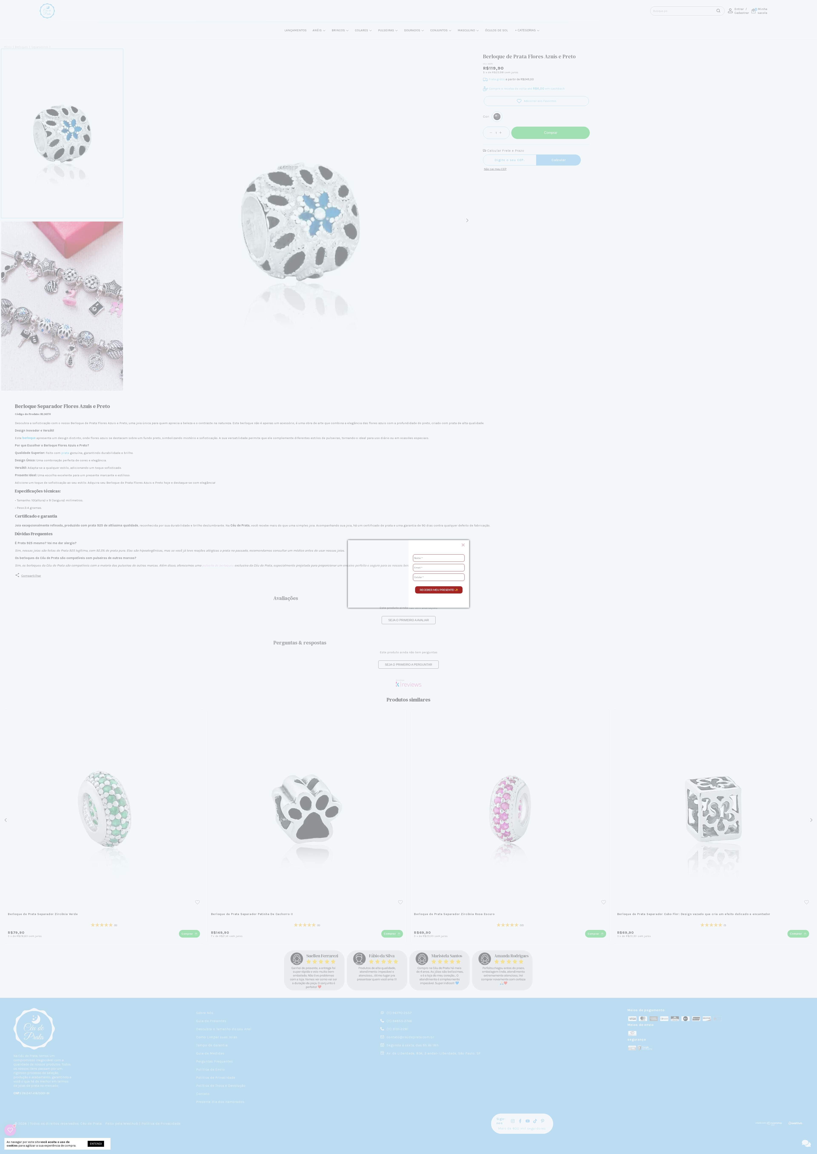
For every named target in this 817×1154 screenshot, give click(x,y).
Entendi (96, 1143)
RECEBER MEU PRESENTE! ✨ (439, 589)
